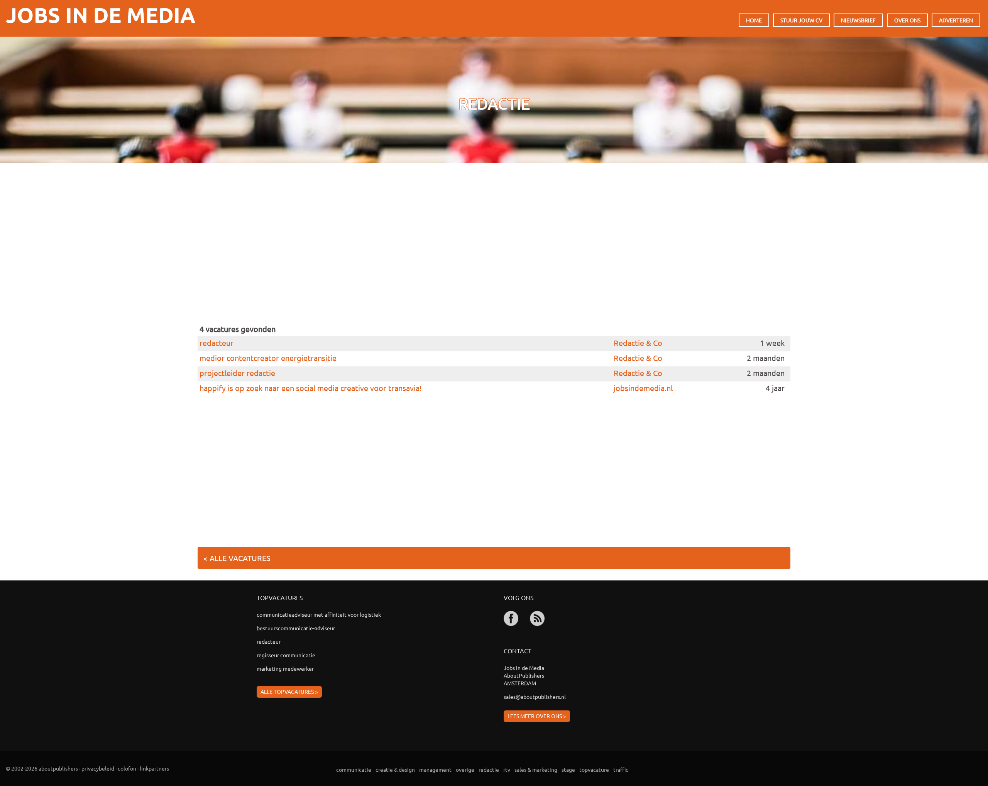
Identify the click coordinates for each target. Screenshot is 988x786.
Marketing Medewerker (285, 668)
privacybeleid (97, 768)
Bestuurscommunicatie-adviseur (296, 627)
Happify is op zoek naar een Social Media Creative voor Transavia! (311, 388)
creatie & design (395, 769)
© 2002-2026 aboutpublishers (42, 768)
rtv (506, 769)
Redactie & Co (638, 342)
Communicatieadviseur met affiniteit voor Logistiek (319, 614)
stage (568, 769)
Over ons (907, 20)
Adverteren (956, 20)
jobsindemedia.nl (643, 388)
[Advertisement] (431, 254)
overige (465, 769)
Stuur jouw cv (801, 20)
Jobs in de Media (100, 15)
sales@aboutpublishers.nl (535, 696)
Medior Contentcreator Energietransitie (268, 358)
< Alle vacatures (237, 558)
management (435, 769)
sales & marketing (535, 769)
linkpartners (154, 768)
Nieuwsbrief (858, 20)
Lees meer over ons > (537, 715)
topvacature (594, 769)
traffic (620, 769)
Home (754, 20)
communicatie (353, 769)
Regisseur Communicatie (286, 654)
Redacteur (216, 342)
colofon (127, 768)
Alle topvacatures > (289, 691)
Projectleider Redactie (237, 373)
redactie (489, 769)
